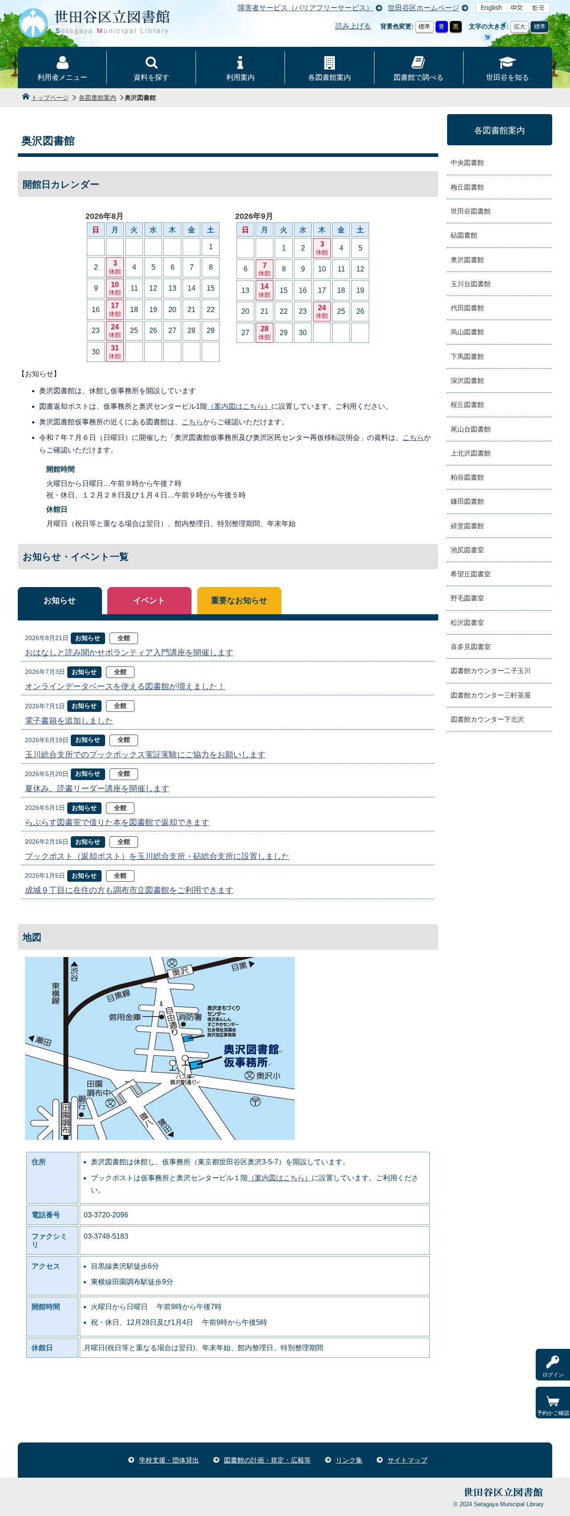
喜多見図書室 (471, 646)
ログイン (553, 1375)
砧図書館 (464, 235)
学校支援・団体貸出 (169, 1460)
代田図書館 (467, 308)
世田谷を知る (507, 77)
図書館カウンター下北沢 (487, 719)
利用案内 (240, 77)
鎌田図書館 (467, 501)
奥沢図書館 (467, 259)
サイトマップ (407, 1460)
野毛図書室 (467, 598)
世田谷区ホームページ (423, 8)
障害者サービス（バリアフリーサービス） (305, 8)
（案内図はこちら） (239, 406)
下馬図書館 (467, 356)
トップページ (50, 97)
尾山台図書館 (471, 429)
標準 (424, 26)
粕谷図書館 (467, 477)
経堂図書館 (467, 526)
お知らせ (60, 600)
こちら (192, 422)
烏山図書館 (467, 332)
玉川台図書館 (471, 284)
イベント (149, 600)
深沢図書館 (467, 380)
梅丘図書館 (467, 187)
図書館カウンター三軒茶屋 (491, 695)
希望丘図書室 (471, 574)
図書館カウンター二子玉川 (491, 670)
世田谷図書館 (471, 211)
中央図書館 (467, 162)
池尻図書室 (467, 550)
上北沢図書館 (471, 453)
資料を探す (151, 77)
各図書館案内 (329, 77)
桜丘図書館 (467, 404)
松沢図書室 (467, 622)
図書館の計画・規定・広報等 (267, 1460)
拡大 (519, 26)
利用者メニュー (62, 77)
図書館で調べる (419, 77)
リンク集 (349, 1460)
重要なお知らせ (239, 600)
